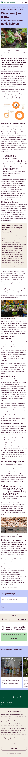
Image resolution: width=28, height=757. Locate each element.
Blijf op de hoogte (7, 702)
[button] (26, 674)
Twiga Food (14, 256)
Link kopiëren (22, 619)
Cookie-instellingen (14, 753)
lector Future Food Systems (9, 343)
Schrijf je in (14, 638)
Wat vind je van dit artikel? (9, 599)
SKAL (16, 380)
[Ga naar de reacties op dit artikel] (26, 52)
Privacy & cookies (7, 705)
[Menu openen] (26, 2)
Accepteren (14, 744)
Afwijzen (14, 748)
